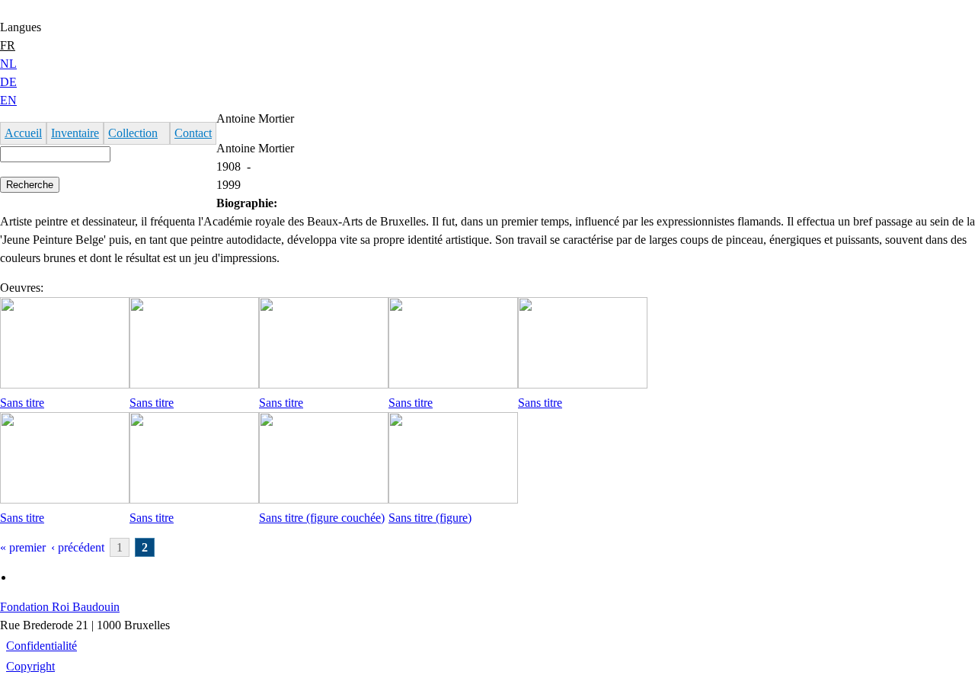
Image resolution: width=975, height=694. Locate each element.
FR (7, 45)
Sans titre (22, 402)
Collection (133, 132)
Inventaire (75, 132)
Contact (193, 132)
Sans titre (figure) (430, 517)
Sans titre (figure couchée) (322, 517)
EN (8, 100)
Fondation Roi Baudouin (60, 606)
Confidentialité (41, 645)
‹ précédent (77, 547)
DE (8, 81)
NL (8, 63)
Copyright (30, 666)
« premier (23, 547)
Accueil (23, 132)
